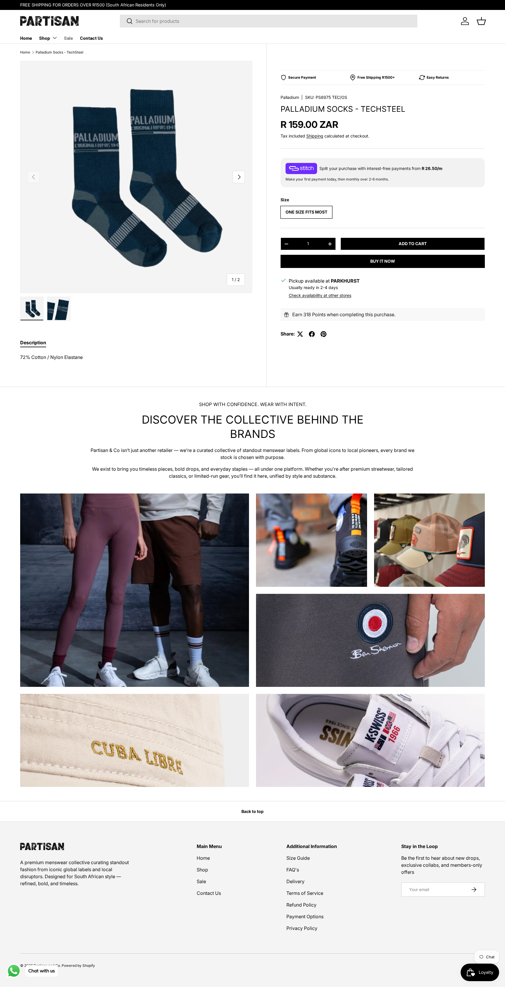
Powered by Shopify (78, 965)
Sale (68, 38)
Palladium (290, 97)
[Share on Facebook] (312, 334)
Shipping (314, 135)
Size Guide (298, 858)
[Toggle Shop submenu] (54, 37)
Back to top (252, 811)
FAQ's (292, 870)
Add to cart (413, 243)
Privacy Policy (301, 928)
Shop (44, 38)
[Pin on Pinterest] (323, 334)
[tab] (33, 342)
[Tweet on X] (300, 334)
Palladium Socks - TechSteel (59, 52)
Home (26, 38)
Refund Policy (301, 905)
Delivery (295, 881)
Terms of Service (304, 893)
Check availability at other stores (320, 295)
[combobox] (268, 21)
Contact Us (91, 38)
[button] (481, 21)
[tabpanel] (136, 357)
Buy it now (382, 261)
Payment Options (305, 916)
